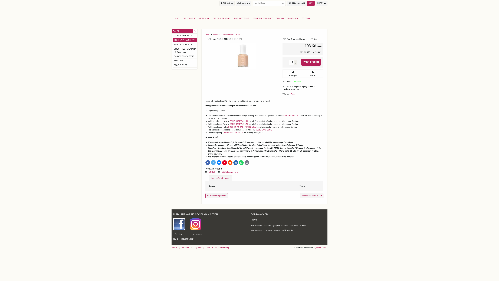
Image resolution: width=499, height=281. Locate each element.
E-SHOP (212, 172)
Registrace (245, 3)
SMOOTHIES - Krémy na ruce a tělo (185, 50)
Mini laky (178, 61)
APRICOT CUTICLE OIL (234, 133)
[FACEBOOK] (179, 229)
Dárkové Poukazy (183, 35)
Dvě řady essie (241, 18)
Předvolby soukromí (180, 247)
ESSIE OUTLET (180, 65)
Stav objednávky (222, 247)
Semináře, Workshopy (287, 18)
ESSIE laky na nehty (230, 172)
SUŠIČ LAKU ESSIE (264, 130)
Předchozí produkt (218, 195)
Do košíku (312, 62)
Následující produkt (310, 195)
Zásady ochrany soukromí (202, 247)
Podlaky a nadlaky (183, 44)
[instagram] (195, 229)
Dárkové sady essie (184, 56)
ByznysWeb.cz (320, 248)
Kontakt (305, 18)
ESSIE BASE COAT (291, 115)
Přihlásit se (227, 3)
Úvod (176, 18)
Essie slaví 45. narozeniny (195, 18)
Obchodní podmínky (263, 18)
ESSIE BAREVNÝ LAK (239, 121)
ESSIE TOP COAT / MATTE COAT (242, 127)
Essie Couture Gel (221, 18)
